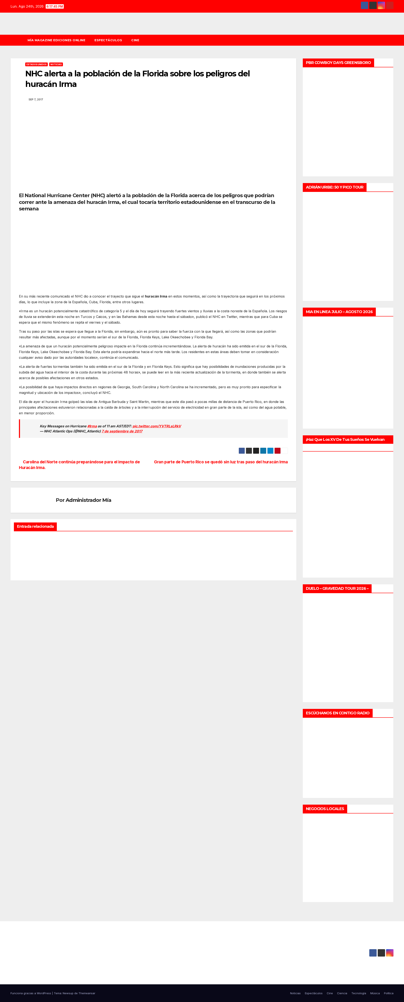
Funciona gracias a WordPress (31, 993)
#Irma (92, 426)
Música (375, 993)
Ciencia (342, 993)
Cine (135, 40)
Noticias (56, 64)
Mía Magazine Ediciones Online (56, 40)
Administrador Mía (88, 500)
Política (388, 993)
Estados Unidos (37, 64)
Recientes (25, 538)
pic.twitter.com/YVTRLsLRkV (157, 426)
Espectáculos (108, 40)
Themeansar (86, 993)
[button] (392, 40)
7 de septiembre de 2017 (122, 431)
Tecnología (358, 993)
